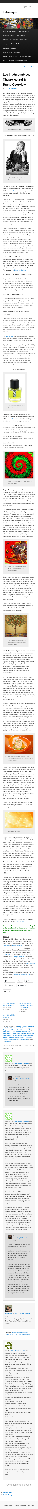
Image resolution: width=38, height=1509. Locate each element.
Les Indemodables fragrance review (18, 1034)
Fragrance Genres (8, 35)
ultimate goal (9, 336)
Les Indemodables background (21, 1032)
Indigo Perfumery (17, 946)
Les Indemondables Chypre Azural (18, 1037)
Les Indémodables (13, 419)
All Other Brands (24, 31)
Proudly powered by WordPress (24, 1505)
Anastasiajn (8, 1313)
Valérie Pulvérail (13, 1039)
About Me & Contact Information (18, 60)
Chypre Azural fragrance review (21, 1030)
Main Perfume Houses (9, 31)
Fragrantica (20, 921)
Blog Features (21, 35)
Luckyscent (10, 191)
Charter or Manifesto (20, 270)
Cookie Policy (7, 1495)
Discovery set (7, 954)
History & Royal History (10, 56)
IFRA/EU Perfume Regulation (11, 52)
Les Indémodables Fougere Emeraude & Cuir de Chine (26, 1005)
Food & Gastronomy (25, 56)
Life (4, 60)
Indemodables (30, 963)
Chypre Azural (7, 1030)
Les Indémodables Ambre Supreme (9, 1004)
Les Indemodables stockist (22, 974)
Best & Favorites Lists (9, 48)
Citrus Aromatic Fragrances (25, 1026)
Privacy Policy (7, 1493)
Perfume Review (19, 1028)
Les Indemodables (18, 948)
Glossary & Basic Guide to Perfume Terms (15, 40)
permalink (8, 1041)
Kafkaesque (10, 12)
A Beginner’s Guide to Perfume (12, 44)
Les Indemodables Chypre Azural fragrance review (18, 1032)
